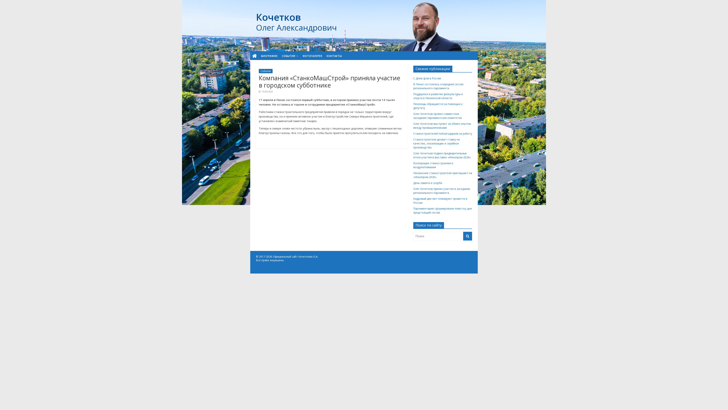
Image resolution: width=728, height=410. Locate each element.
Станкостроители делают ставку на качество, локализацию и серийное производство (436, 143)
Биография (269, 56)
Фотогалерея (312, 56)
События (288, 56)
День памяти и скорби (427, 183)
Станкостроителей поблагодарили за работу (442, 133)
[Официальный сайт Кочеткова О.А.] (254, 56)
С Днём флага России (427, 78)
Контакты (334, 56)
